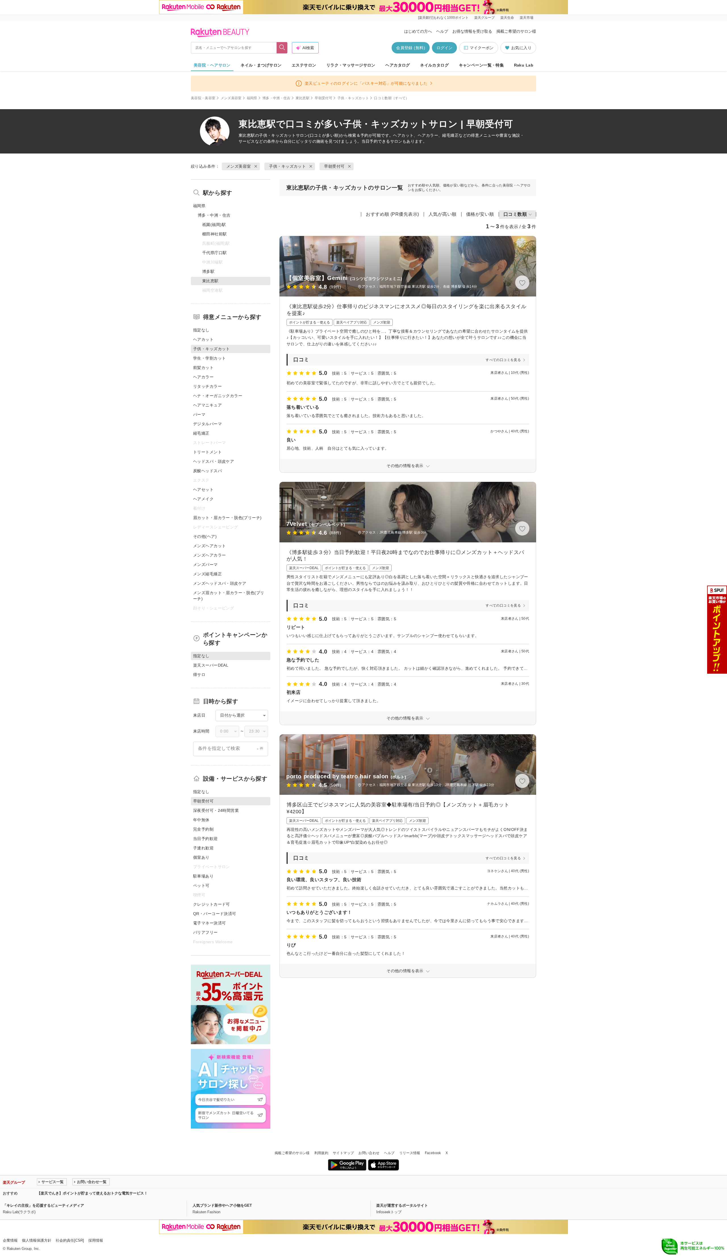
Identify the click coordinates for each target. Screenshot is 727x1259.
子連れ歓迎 (203, 848)
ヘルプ (442, 31)
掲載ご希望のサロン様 (516, 31)
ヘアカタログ (397, 65)
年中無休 (201, 820)
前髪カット (203, 367)
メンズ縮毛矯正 (207, 574)
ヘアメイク (203, 499)
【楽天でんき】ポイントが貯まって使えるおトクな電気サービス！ (92, 1193)
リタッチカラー (207, 386)
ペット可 (201, 885)
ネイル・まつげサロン (261, 65)
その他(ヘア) (205, 536)
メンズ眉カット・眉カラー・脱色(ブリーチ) (228, 595)
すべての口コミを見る (503, 360)
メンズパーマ (205, 564)
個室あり (201, 857)
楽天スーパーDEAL (210, 665)
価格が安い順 (480, 214)
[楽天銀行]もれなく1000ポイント (443, 18)
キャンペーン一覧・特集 (481, 65)
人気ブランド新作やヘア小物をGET (222, 1205)
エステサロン (304, 65)
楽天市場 (526, 18)
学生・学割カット (209, 358)
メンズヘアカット (209, 546)
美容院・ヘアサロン (212, 65)
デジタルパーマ (207, 424)
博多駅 (208, 271)
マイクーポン (482, 47)
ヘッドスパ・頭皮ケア (213, 461)
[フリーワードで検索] (282, 47)
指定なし (201, 330)
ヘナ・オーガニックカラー (217, 395)
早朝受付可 (323, 98)
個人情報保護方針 (36, 1240)
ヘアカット (203, 339)
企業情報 (10, 1240)
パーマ (199, 414)
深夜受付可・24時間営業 (216, 810)
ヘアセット (203, 489)
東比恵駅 (303, 98)
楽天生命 (507, 18)
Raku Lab (523, 65)
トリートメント (207, 452)
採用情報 (95, 1240)
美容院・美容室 (203, 98)
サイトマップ (343, 1153)
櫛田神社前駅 (214, 234)
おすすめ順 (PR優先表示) (392, 214)
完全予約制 (203, 829)
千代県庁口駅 (214, 252)
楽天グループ (484, 18)
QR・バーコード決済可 (214, 913)
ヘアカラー (203, 377)
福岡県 (252, 98)
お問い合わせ (368, 1153)
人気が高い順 (443, 214)
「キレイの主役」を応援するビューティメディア (43, 1205)
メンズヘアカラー (209, 555)
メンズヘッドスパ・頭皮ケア (219, 583)
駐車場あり (203, 876)
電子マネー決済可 (209, 923)
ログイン (444, 47)
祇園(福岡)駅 (214, 224)
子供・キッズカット (353, 98)
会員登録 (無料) (410, 47)
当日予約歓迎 (205, 838)
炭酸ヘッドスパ (207, 470)
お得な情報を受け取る (472, 31)
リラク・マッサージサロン (350, 65)
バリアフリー (205, 932)
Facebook (433, 1153)
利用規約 (321, 1153)
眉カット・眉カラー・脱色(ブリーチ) (227, 517)
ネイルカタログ (434, 65)
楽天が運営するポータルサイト (402, 1205)
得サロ (199, 674)
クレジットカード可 (211, 904)
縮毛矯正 (201, 433)
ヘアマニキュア (207, 405)
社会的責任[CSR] (70, 1240)
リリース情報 (409, 1153)
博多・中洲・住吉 (276, 98)
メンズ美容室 (231, 98)
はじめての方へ (418, 31)
